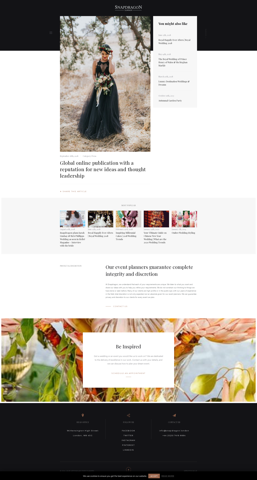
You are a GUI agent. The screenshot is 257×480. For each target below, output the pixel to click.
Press (94, 156)
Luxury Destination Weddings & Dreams (174, 83)
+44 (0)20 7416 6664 (174, 435)
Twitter (128, 435)
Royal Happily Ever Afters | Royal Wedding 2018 (174, 42)
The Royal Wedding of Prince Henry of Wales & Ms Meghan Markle (172, 62)
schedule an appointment (128, 373)
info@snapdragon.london (174, 431)
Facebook (128, 431)
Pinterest (128, 445)
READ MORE (167, 475)
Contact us (120, 306)
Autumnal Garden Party (170, 100)
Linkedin (128, 450)
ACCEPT (154, 476)
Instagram (128, 440)
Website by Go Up (190, 471)
